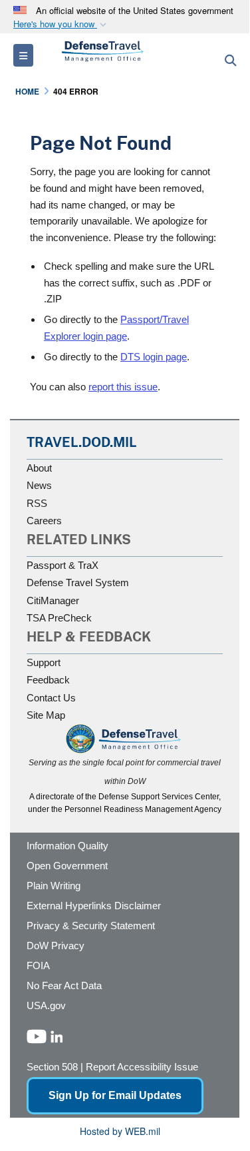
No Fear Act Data (64, 985)
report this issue (123, 386)
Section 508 (52, 1066)
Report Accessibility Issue (142, 1066)
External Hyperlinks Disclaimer (94, 905)
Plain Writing (53, 885)
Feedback (48, 679)
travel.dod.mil (82, 442)
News (39, 485)
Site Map (46, 715)
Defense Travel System (78, 582)
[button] (61, 24)
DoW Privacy (55, 945)
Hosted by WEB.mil (120, 1131)
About (39, 468)
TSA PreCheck (59, 617)
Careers (44, 520)
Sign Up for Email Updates (115, 1095)
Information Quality (67, 845)
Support (44, 662)
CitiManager (53, 600)
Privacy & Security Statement (91, 925)
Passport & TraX (62, 565)
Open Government (67, 865)
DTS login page (153, 356)
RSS (37, 503)
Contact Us (51, 697)
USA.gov (46, 1005)
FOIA (38, 965)
